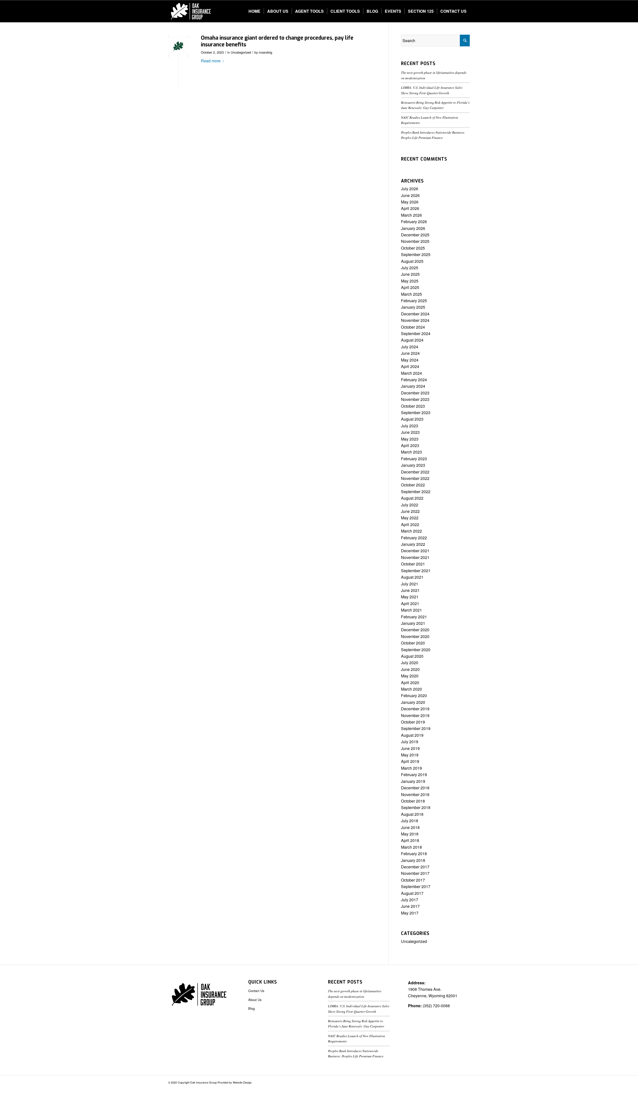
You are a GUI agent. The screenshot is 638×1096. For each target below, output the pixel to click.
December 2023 (415, 393)
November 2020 (415, 636)
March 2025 (411, 294)
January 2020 (413, 702)
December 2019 (415, 709)
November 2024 (415, 320)
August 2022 (412, 498)
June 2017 (410, 906)
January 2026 (413, 228)
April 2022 (410, 524)
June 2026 (410, 195)
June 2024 (410, 353)
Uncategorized (241, 52)
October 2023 (413, 406)
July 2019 (409, 741)
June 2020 (410, 669)
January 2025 (413, 307)
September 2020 (415, 649)
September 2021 (415, 570)
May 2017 (409, 913)
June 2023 (410, 432)
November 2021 (415, 557)
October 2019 (413, 722)
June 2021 (410, 590)
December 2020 (415, 630)
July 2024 (409, 347)
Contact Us (256, 990)
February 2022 (414, 538)
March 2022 (411, 531)
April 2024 (410, 366)
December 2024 (415, 314)
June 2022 (410, 511)
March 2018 (411, 847)
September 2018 (415, 807)
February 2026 (414, 221)
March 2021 (411, 610)
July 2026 (409, 188)
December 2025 (415, 235)
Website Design (242, 1082)
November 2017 (415, 873)
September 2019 (415, 728)
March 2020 (411, 689)
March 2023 (411, 452)
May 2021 (409, 597)
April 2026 (410, 208)
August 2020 (412, 656)
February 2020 (414, 695)
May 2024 (409, 360)
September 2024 (415, 333)
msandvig (265, 52)
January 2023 (413, 465)
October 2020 (413, 643)
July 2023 (409, 426)
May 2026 (409, 202)
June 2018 (410, 827)
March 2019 (411, 768)
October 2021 (413, 564)
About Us (255, 999)
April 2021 (410, 603)
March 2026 (411, 215)
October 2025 (413, 248)
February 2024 (414, 379)
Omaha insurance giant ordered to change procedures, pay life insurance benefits (277, 41)
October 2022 (413, 485)
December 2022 (415, 472)
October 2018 (413, 801)
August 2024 (412, 340)
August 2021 (412, 577)
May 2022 (409, 518)
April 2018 (410, 840)
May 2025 (409, 281)
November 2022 (415, 478)
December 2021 (415, 550)
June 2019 (410, 748)
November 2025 (415, 241)
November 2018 (415, 794)
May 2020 (409, 676)
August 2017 (412, 893)
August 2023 (412, 419)
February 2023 (414, 458)
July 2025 (409, 268)
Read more (211, 61)
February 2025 (414, 300)
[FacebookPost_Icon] (178, 46)
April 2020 (410, 682)
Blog (251, 1008)
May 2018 (409, 834)
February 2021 (414, 617)
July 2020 (409, 662)
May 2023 (409, 439)
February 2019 (414, 774)
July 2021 (409, 584)
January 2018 (413, 860)
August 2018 (412, 814)
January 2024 (413, 386)
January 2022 (413, 544)
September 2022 (415, 491)
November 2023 (415, 399)
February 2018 (414, 853)
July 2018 (409, 820)
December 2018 (415, 788)
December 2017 (415, 867)
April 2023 (410, 445)
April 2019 (410, 761)
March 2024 (411, 373)
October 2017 (413, 880)
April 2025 (410, 287)
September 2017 (415, 886)
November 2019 (415, 715)
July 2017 (409, 900)
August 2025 (412, 261)
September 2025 (415, 254)
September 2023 (415, 412)
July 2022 (409, 505)
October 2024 (413, 327)
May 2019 (409, 755)
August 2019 (412, 735)
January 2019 (413, 781)
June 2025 (410, 274)
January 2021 (413, 623)
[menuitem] (254, 11)
